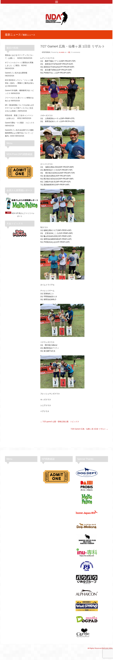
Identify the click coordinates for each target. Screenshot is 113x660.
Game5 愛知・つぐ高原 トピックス (19, 123)
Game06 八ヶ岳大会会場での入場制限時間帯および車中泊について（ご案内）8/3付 (19, 133)
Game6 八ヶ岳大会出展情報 (16, 73)
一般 (68, 52)
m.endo (61, 52)
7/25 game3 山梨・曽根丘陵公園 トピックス (61, 422)
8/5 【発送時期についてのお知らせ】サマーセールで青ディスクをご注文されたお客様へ (19, 108)
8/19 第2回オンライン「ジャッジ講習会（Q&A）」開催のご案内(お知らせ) (19, 83)
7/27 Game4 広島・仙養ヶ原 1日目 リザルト (72, 46)
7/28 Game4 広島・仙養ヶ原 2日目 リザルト (88, 429)
